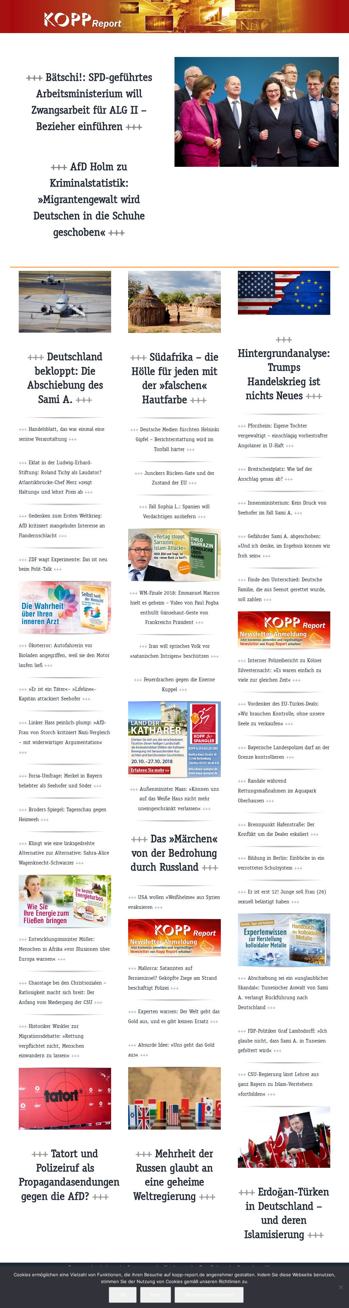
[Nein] (340, 1287)
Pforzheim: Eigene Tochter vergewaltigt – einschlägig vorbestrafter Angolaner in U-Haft (283, 435)
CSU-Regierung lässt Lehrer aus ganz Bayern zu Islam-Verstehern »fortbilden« (278, 1084)
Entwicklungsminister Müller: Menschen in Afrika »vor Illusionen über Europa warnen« (64, 949)
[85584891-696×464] (65, 1070)
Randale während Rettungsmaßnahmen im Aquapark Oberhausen (277, 790)
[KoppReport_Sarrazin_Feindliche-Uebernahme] (174, 531)
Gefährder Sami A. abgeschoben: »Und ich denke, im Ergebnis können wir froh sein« (284, 546)
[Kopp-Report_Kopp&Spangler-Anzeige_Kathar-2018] (174, 704)
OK (122, 1294)
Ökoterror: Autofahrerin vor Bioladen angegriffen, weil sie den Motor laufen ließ (64, 655)
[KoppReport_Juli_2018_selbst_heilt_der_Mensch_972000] (65, 584)
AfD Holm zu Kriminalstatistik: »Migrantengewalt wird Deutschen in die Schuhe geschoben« (89, 199)
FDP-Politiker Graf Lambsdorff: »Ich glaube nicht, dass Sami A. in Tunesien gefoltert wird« (282, 1041)
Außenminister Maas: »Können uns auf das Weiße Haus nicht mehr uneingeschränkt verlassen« (178, 799)
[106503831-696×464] (65, 273)
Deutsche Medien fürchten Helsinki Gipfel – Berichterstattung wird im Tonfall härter (177, 439)
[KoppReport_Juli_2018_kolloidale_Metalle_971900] (284, 916)
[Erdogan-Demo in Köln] (284, 1109)
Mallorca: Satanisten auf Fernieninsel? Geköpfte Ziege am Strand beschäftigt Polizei (172, 978)
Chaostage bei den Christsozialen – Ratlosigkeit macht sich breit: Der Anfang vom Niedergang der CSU (62, 992)
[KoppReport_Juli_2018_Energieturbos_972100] (65, 877)
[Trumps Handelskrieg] (284, 273)
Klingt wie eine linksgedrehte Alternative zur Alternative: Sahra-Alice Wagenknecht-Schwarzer (64, 853)
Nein (156, 1294)
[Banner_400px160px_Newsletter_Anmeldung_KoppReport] (174, 921)
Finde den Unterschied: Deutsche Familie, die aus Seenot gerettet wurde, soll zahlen (281, 589)
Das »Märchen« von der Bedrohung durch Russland (174, 853)
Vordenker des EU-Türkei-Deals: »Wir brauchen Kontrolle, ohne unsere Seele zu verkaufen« (281, 713)
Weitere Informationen (209, 1294)
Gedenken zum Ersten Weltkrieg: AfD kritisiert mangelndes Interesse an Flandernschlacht (62, 525)
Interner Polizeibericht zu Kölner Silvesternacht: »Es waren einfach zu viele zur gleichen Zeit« (280, 670)
